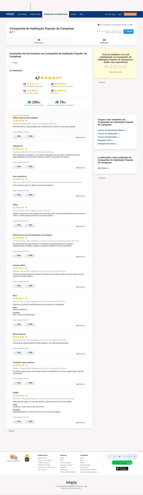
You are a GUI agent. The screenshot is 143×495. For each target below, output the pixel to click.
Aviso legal (63, 469)
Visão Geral (39, 43)
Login (119, 14)
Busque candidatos (66, 465)
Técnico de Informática (107, 137)
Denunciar (81, 137)
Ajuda (62, 458)
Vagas (82, 462)
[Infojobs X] (114, 456)
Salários (73, 14)
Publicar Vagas (35, 14)
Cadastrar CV (130, 14)
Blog (81, 14)
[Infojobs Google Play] (122, 468)
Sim (19, 136)
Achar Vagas (22, 14)
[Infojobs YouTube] (119, 456)
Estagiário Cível (104, 140)
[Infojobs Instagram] (129, 456)
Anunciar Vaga (110, 14)
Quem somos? (42, 458)
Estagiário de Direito (106, 144)
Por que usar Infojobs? (45, 460)
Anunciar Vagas (65, 462)
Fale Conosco (42, 469)
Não (31, 136)
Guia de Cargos (85, 465)
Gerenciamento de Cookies (46, 467)
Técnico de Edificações (108, 134)
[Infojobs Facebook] (109, 456)
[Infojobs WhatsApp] (122, 462)
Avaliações (104, 41)
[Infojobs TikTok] (134, 456)
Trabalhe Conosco (43, 462)
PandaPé (63, 467)
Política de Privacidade (67, 472)
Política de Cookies (44, 465)
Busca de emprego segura (88, 472)
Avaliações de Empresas (55, 14)
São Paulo (102, 168)
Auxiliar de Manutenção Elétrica (111, 130)
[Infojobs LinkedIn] (124, 456)
